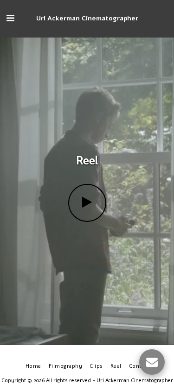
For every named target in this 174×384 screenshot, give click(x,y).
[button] (10, 18)
